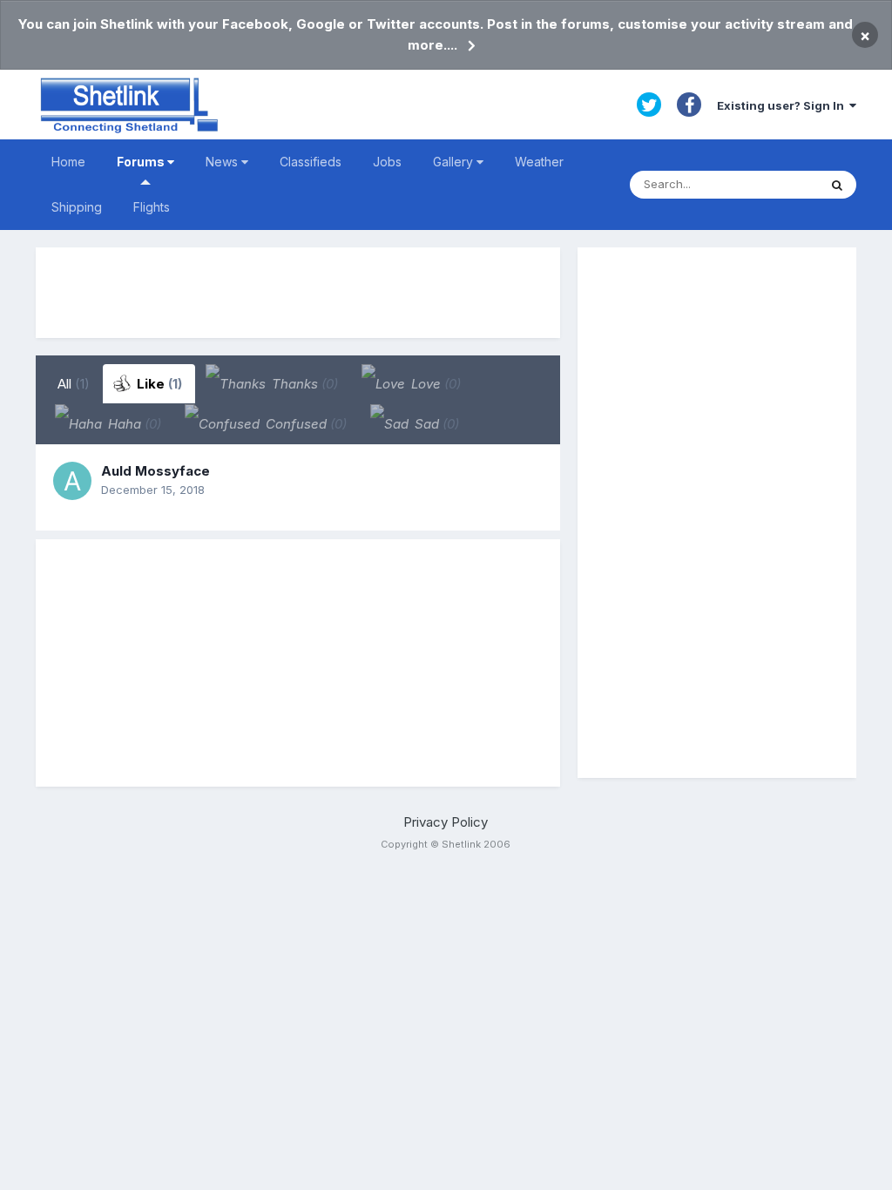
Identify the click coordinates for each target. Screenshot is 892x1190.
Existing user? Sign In (783, 105)
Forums (142, 161)
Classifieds (310, 161)
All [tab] (73, 383)
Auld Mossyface (155, 471)
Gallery (454, 161)
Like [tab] (157, 383)
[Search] (837, 185)
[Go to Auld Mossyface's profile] (72, 481)
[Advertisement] (298, 292)
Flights (151, 206)
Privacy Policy (445, 822)
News (223, 161)
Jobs (387, 161)
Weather (539, 161)
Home (68, 161)
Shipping (76, 206)
